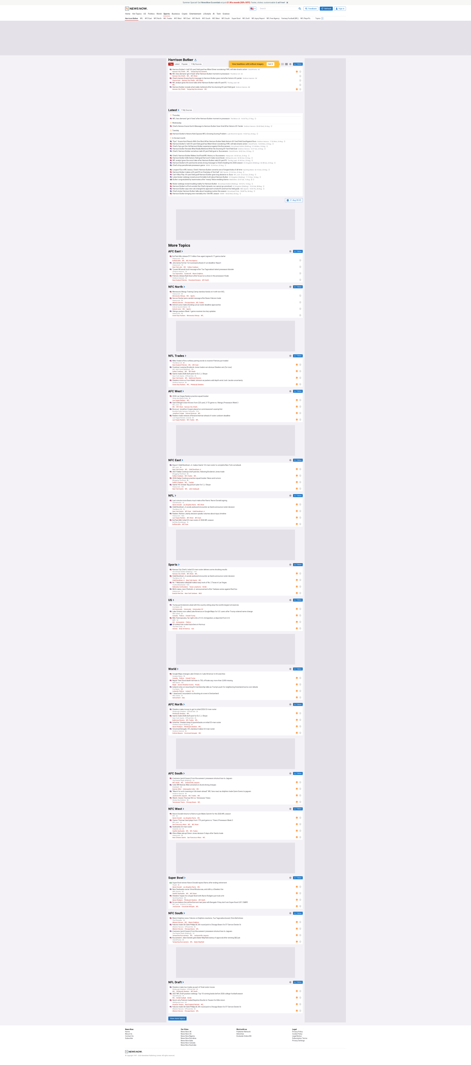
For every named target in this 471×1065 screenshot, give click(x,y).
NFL (141, 18)
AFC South (206, 18)
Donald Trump (190, 615)
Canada (175, 615)
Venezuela (187, 609)
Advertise (240, 1034)
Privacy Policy (297, 1032)
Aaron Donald (177, 505)
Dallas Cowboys (193, 267)
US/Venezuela (177, 609)
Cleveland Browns (194, 280)
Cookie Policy (297, 1034)
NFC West (216, 18)
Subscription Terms (299, 1038)
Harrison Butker (131, 18)
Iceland (188, 691)
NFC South (226, 18)
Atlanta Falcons (177, 302)
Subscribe (129, 1038)
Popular (185, 64)
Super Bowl (236, 18)
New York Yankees (191, 593)
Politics (151, 14)
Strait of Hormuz (184, 628)
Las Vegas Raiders (178, 400)
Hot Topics (137, 14)
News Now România (188, 1038)
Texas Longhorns (195, 587)
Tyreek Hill (187, 273)
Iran (192, 628)
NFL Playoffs (305, 18)
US (145, 14)
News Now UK (186, 1032)
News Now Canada (188, 1043)
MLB (200, 593)
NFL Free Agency (273, 18)
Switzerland (176, 698)
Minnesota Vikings (178, 296)
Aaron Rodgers (177, 726)
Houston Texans (177, 1004)
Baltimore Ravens (195, 378)
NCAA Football (181, 998)
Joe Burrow (176, 906)
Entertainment (195, 14)
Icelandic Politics (178, 691)
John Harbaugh (194, 489)
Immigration (180, 622)
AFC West (178, 18)
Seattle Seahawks (178, 831)
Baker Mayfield (199, 942)
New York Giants (177, 378)
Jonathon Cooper (178, 413)
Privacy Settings (298, 1041)
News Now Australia (188, 1045)
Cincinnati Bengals (190, 733)
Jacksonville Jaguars (192, 782)
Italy (183, 698)
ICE (173, 622)
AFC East (148, 18)
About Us (128, 1034)
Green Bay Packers (178, 315)
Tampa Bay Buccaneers (199, 71)
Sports (167, 14)
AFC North (196, 18)
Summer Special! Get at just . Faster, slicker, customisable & (234, 2)
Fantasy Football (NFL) (290, 18)
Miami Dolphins (198, 273)
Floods (197, 685)
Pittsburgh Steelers (197, 384)
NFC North (158, 18)
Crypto (184, 14)
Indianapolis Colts (189, 789)
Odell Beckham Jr (195, 469)
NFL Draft (246, 18)
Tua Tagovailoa (177, 273)
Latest (177, 64)
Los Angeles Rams (189, 505)
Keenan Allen (176, 789)
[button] (196, 64)
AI (214, 14)
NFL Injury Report (258, 18)
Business (176, 14)
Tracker (191, 482)
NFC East (186, 18)
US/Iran (174, 628)
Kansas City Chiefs (178, 71)
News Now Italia (187, 1041)
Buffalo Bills (176, 260)
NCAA (204, 587)
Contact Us (129, 1036)
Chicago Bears (190, 302)
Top (171, 64)
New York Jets (177, 267)
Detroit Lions (176, 309)
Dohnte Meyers (177, 733)
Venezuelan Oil (198, 609)
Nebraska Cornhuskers (180, 587)
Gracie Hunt (176, 80)
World (159, 14)
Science (226, 14)
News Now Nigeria (188, 1036)
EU (193, 691)
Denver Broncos (191, 413)
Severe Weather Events (186, 685)
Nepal (174, 685)
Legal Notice (297, 1036)
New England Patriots (179, 280)
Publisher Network (243, 1032)
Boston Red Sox (177, 593)
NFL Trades (168, 18)
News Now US (186, 1034)
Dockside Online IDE (244, 1036)
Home (127, 14)
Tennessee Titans (178, 802)
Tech (219, 14)
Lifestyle (207, 14)
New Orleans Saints (179, 837)
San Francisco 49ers (179, 824)
